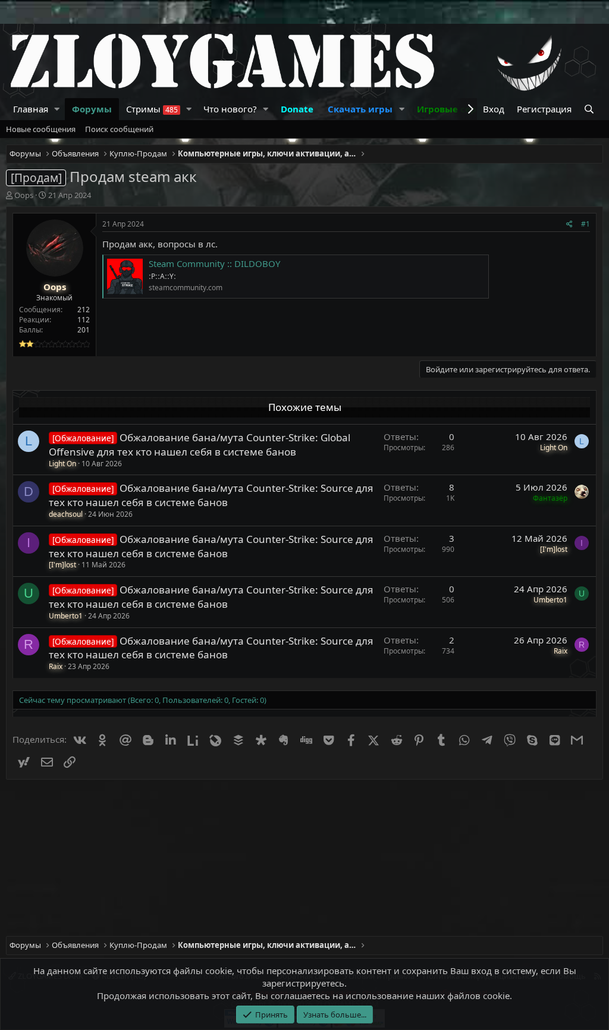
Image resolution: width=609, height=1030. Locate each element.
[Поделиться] (569, 224)
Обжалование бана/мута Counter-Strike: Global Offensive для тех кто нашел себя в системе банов (199, 445)
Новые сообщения (41, 129)
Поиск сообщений (119, 129)
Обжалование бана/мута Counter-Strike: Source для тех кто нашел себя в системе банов (211, 495)
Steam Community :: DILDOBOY (214, 263)
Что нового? (230, 109)
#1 (585, 224)
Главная (30, 109)
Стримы (152, 109)
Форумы (92, 109)
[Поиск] (590, 109)
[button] (57, 109)
